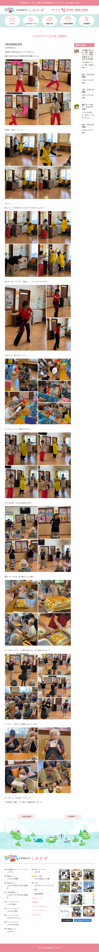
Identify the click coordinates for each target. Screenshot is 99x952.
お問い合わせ (36, 915)
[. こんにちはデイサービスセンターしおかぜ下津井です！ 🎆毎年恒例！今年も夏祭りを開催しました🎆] (64, 874)
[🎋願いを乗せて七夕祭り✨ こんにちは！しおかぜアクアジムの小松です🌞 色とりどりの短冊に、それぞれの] (64, 911)
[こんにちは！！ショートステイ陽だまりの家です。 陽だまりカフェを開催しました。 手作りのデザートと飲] (88, 911)
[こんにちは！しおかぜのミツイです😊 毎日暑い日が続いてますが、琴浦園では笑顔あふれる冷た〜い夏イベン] (76, 887)
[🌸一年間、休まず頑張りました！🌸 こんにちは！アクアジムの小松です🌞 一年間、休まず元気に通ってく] (76, 874)
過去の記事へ (27, 816)
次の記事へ (72, 816)
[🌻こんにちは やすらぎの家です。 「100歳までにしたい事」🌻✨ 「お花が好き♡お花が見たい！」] (64, 887)
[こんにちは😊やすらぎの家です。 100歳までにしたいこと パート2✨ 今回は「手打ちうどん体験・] (76, 911)
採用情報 (35, 902)
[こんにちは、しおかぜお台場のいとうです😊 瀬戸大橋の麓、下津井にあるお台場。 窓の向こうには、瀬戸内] (88, 874)
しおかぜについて (38, 898)
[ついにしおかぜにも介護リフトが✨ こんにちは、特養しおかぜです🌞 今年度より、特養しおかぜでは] (76, 899)
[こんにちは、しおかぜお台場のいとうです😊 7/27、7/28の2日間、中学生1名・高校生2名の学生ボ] (64, 899)
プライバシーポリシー (39, 910)
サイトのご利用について (40, 906)
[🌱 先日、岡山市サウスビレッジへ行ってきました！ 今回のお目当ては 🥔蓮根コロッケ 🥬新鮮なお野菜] (88, 887)
